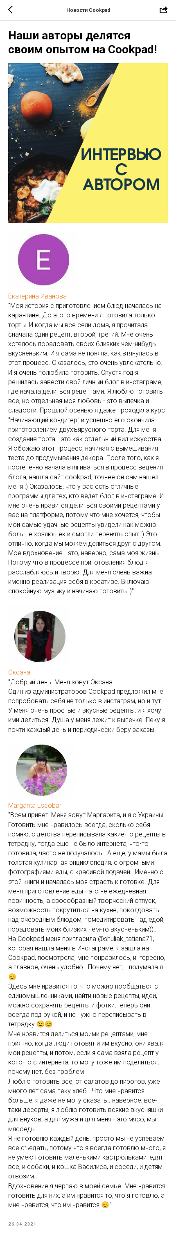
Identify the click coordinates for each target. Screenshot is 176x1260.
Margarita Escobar (34, 805)
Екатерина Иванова (37, 296)
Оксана (19, 672)
